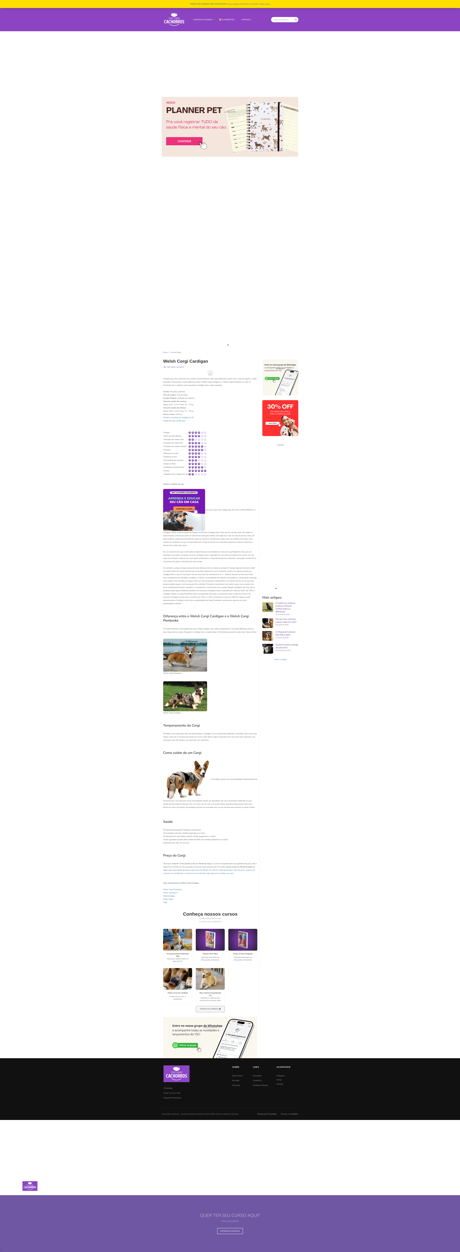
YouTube (279, 1084)
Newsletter (257, 1075)
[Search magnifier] (295, 19)
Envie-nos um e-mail (172, 1093)
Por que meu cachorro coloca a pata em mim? (286, 620)
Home (165, 352)
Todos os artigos (280, 659)
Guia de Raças (176, 352)
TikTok (279, 1080)
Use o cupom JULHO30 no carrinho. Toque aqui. (230, 4)
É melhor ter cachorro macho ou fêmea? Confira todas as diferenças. (285, 607)
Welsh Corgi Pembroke (172, 889)
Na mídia (235, 1080)
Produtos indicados (260, 1085)
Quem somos (237, 1075)
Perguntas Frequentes (172, 1098)
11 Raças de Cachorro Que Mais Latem (286, 633)
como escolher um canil (224, 873)
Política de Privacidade (267, 1114)
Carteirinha (257, 1080)
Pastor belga (168, 899)
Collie (165, 902)
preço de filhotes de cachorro (206, 870)
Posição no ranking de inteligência (176, 417)
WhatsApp (168, 1088)
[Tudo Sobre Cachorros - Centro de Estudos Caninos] (174, 19)
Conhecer (175, 940)
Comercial (236, 1085)
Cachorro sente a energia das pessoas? (287, 646)
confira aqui (180, 421)
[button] (230, 186)
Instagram (280, 1075)
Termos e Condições (289, 1114)
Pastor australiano (170, 892)
